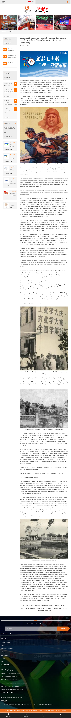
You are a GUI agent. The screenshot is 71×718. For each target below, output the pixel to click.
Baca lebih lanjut (8, 149)
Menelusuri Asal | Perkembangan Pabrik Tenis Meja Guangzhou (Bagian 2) (45, 605)
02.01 (4, 63)
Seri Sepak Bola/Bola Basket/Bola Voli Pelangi (10, 102)
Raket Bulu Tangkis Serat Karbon (11, 673)
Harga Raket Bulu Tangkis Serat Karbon (12, 689)
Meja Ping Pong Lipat (8, 670)
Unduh (4, 662)
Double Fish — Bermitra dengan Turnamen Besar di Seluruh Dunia (12, 57)
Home (4, 32)
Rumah (4, 639)
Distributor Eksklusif (7, 648)
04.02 (4, 49)
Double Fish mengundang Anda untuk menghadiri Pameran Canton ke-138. (12, 64)
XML (3, 658)
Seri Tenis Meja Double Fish (8, 84)
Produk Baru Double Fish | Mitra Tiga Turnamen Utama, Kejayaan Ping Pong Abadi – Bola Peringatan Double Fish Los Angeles (12, 49)
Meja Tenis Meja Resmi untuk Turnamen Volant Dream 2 (13, 142)
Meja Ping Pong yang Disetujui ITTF (12, 679)
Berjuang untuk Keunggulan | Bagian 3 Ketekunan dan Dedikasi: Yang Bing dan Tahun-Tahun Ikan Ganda (46, 609)
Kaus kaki (6, 117)
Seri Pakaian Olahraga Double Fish (8, 111)
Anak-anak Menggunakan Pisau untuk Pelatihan (14, 683)
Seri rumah (7, 96)
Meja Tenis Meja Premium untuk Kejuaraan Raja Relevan (13, 154)
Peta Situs (4, 655)
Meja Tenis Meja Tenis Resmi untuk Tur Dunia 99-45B (13, 167)
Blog (3, 652)
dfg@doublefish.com (8, 701)
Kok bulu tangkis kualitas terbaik (11, 686)
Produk (4, 645)
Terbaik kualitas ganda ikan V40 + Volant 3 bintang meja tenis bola (13, 191)
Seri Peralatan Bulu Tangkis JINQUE (9, 91)
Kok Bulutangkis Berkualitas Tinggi (11, 676)
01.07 (4, 56)
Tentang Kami (6, 642)
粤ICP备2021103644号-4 (61, 710)
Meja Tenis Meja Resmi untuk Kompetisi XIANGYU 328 (13, 179)
